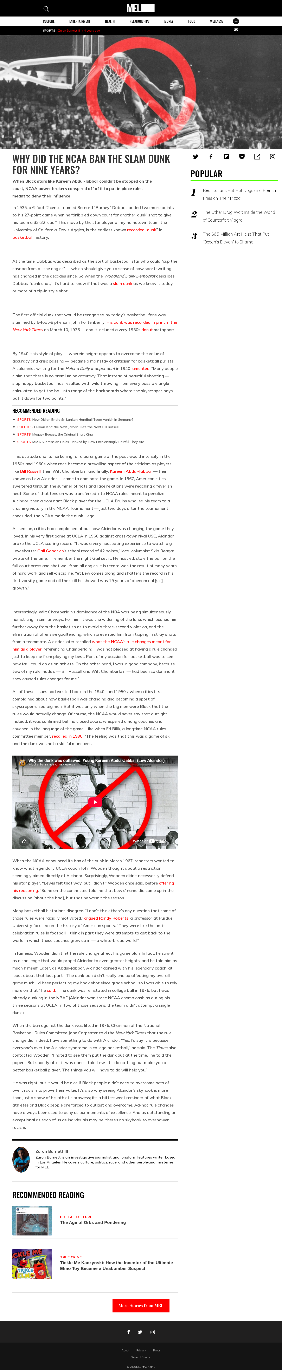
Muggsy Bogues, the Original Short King (55, 434)
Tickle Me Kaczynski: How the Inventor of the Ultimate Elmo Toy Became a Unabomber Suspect (116, 1265)
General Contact (141, 1357)
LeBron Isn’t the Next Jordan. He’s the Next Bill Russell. (68, 427)
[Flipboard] (226, 156)
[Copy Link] (257, 156)
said (51, 990)
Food (191, 21)
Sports (49, 30)
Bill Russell (30, 471)
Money (168, 21)
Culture (49, 21)
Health (110, 21)
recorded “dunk (141, 229)
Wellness (216, 21)
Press (157, 1350)
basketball (22, 237)
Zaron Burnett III (69, 30)
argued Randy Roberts (106, 918)
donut (147, 329)
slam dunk (122, 283)
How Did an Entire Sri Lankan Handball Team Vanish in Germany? (75, 419)
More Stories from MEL (141, 1305)
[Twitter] (196, 156)
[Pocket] (242, 156)
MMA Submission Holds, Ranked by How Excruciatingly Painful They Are (80, 442)
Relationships (139, 21)
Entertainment (79, 21)
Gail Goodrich (50, 550)
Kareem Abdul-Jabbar (131, 471)
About (125, 1350)
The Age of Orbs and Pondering (93, 1222)
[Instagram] (273, 156)
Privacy (141, 1350)
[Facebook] (211, 156)
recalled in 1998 (67, 736)
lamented (140, 368)
